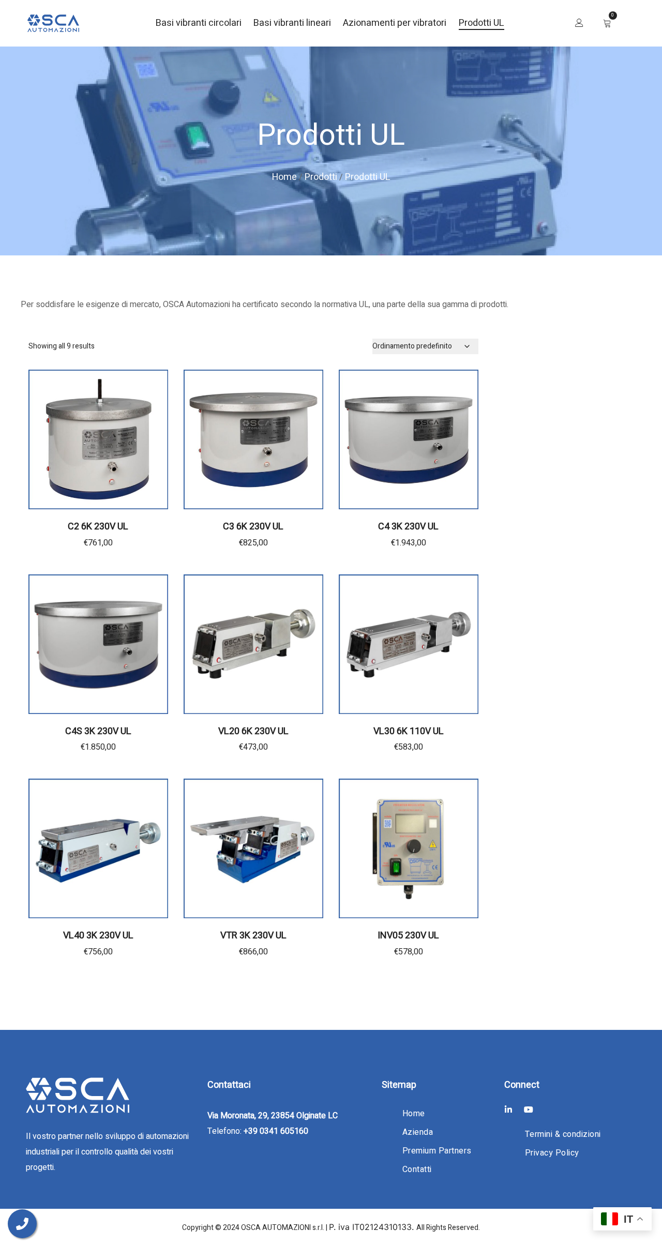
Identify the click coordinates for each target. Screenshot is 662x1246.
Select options (408, 958)
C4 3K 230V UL (408, 527)
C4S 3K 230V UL (98, 731)
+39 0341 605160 (276, 1131)
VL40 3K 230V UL (98, 936)
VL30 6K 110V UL (408, 731)
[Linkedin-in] (508, 1109)
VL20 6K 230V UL (253, 731)
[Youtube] (528, 1109)
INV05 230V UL (408, 936)
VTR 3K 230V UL (253, 936)
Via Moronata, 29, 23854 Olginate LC (272, 1116)
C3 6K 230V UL (253, 527)
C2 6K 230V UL (98, 527)
